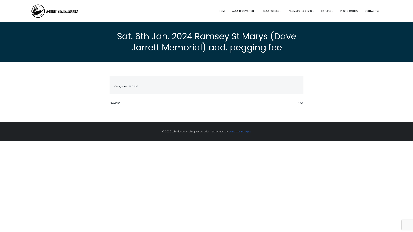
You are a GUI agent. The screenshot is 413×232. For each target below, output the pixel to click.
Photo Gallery (349, 11)
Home (222, 11)
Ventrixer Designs (240, 131)
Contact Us (372, 11)
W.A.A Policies (271, 11)
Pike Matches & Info (300, 11)
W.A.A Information (243, 11)
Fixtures (326, 11)
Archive (133, 86)
